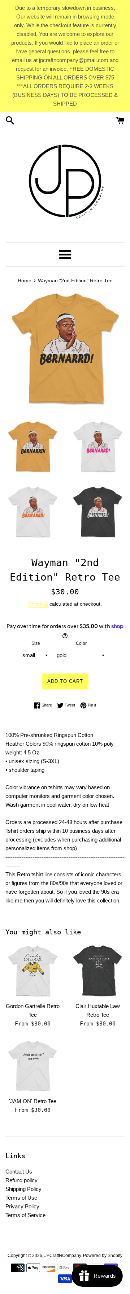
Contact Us (18, 1171)
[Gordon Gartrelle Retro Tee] (32, 971)
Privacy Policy (22, 1206)
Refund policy (21, 1180)
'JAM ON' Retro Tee (32, 1101)
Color (81, 643)
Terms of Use (21, 1198)
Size (35, 643)
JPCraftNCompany (62, 1255)
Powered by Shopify (102, 1255)
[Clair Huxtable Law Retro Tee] (97, 971)
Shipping (38, 604)
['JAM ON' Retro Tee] (32, 1066)
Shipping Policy (23, 1189)
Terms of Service (25, 1215)
